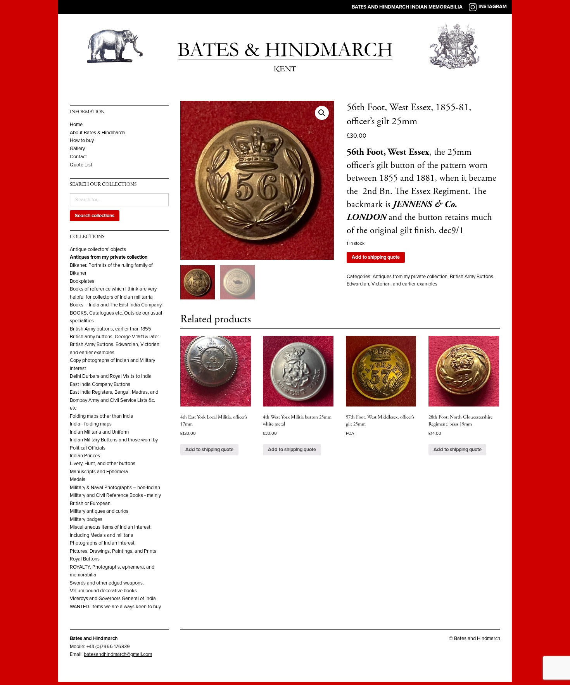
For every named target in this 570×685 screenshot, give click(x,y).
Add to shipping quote (376, 257)
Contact (78, 157)
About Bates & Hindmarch (97, 133)
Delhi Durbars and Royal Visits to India (111, 376)
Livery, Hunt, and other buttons (102, 463)
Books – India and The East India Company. (116, 305)
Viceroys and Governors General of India (113, 598)
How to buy (82, 141)
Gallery (77, 149)
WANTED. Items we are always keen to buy (115, 607)
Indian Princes (85, 456)
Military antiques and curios (99, 511)
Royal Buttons (85, 559)
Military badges (86, 519)
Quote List (81, 165)
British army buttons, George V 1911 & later (114, 337)
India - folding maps (91, 424)
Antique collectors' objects (98, 249)
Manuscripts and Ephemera (99, 472)
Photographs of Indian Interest (102, 543)
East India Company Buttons (100, 384)
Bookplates (82, 281)
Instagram (492, 6)
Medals (77, 479)
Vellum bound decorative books (103, 591)
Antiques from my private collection (108, 257)
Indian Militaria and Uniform (99, 432)
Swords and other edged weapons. (107, 583)
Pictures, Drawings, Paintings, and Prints (113, 551)
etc (73, 408)
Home (76, 125)
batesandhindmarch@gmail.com (118, 654)
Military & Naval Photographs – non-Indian (115, 487)
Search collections (94, 216)
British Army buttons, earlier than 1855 (110, 329)
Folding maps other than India (101, 416)
